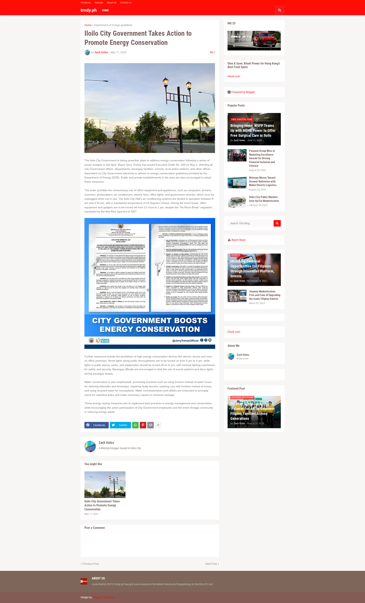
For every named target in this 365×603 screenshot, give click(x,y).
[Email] (150, 425)
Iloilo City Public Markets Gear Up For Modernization (264, 199)
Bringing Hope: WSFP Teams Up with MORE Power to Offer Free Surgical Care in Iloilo (253, 130)
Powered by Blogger (243, 92)
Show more (242, 358)
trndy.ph (89, 10)
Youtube (98, 2)
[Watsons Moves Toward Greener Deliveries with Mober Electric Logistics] (237, 182)
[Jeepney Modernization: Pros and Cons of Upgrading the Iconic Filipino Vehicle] (237, 296)
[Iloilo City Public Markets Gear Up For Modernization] (237, 201)
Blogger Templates (103, 597)
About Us (111, 2)
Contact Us (126, 2)
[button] (280, 10)
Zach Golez (106, 443)
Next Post (211, 563)
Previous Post (91, 563)
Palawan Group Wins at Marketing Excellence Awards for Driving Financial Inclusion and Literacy (262, 158)
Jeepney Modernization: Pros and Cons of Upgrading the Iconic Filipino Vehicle (264, 295)
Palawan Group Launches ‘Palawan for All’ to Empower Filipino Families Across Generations (252, 411)
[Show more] (158, 425)
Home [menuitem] (105, 10)
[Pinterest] (143, 425)
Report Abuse (239, 239)
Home (87, 25)
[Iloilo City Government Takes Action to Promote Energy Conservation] (104, 484)
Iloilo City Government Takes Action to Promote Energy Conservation (102, 505)
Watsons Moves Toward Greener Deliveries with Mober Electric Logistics (263, 181)
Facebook (86, 2)
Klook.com (234, 76)
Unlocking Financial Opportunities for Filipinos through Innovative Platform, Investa (252, 268)
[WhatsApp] (135, 425)
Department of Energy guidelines (113, 25)
